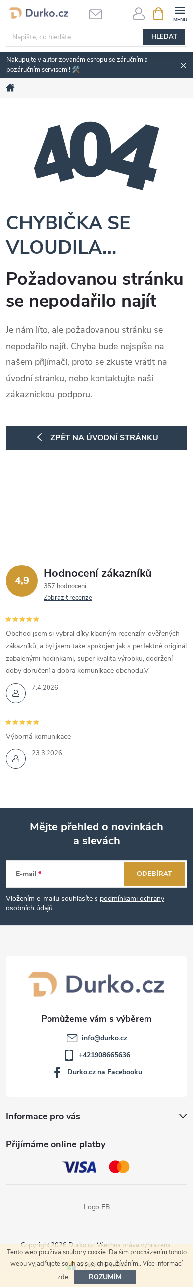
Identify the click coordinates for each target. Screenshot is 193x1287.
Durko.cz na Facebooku (104, 1072)
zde (62, 1277)
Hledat (164, 36)
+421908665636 (104, 1055)
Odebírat (154, 873)
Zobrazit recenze (68, 597)
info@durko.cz (104, 1038)
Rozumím (105, 1277)
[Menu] (180, 13)
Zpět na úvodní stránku (104, 437)
